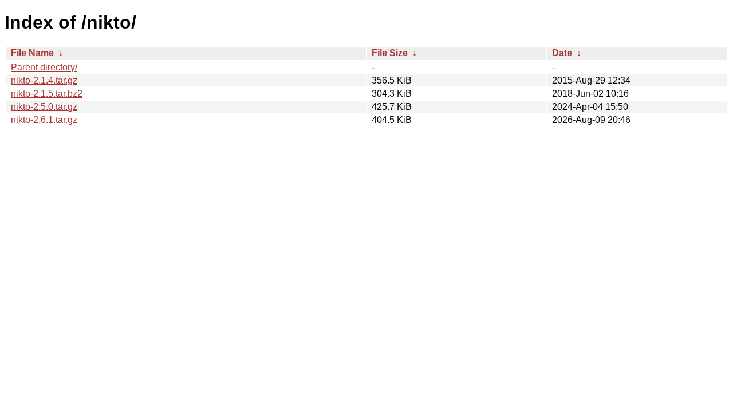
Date (562, 53)
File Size (390, 53)
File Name (32, 53)
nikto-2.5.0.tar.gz (44, 107)
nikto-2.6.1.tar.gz (44, 120)
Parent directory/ (44, 67)
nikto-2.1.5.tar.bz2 (46, 93)
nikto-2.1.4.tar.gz (44, 80)
